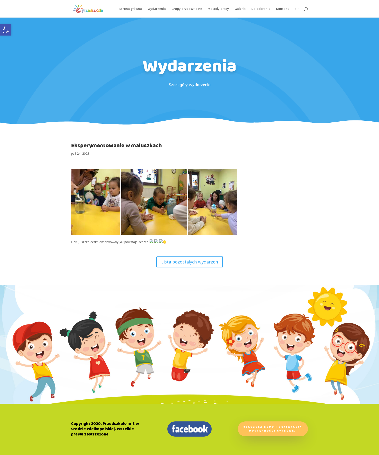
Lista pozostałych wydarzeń (189, 262)
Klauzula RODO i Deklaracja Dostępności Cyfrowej (272, 429)
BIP (297, 9)
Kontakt (282, 9)
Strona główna (130, 9)
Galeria (240, 9)
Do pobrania (260, 9)
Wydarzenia (157, 9)
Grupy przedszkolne (187, 9)
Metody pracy (218, 9)
